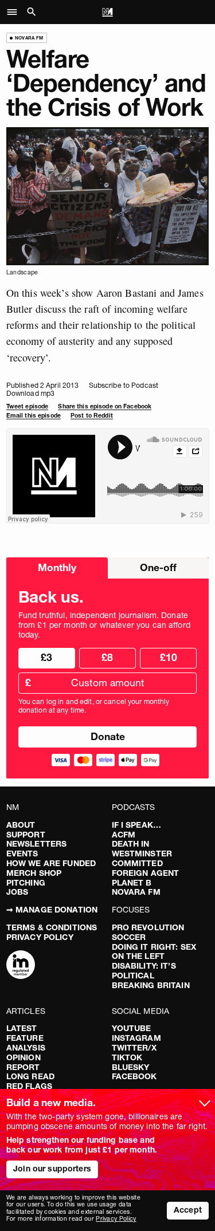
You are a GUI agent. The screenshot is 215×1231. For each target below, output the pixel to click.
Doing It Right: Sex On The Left (154, 952)
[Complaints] (20, 965)
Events (22, 853)
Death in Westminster (142, 849)
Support (25, 834)
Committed (137, 863)
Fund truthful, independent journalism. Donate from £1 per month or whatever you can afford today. (104, 625)
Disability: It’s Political (144, 971)
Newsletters (36, 844)
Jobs (17, 892)
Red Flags (29, 1086)
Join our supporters (52, 1168)
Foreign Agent (145, 873)
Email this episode (33, 415)
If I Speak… (137, 825)
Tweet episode (27, 406)
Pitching (25, 883)
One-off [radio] (158, 567)
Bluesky (131, 1067)
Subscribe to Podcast (123, 385)
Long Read (30, 1076)
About (21, 825)
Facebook (134, 1076)
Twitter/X (134, 1048)
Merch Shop (33, 873)
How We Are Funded (51, 863)
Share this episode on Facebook (104, 406)
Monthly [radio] (57, 567)
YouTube (131, 1028)
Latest (21, 1028)
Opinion (23, 1057)
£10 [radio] (168, 657)
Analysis (25, 1048)
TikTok (127, 1057)
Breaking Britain (151, 985)
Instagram (136, 1038)
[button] (15, 12)
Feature (25, 1038)
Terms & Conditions (51, 927)
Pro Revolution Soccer (148, 932)
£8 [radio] (107, 657)
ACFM (124, 834)
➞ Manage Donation (51, 909)
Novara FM (136, 892)
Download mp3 (30, 393)
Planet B (132, 883)
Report (23, 1067)
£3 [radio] (46, 657)
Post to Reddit (92, 415)
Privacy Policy (39, 937)
